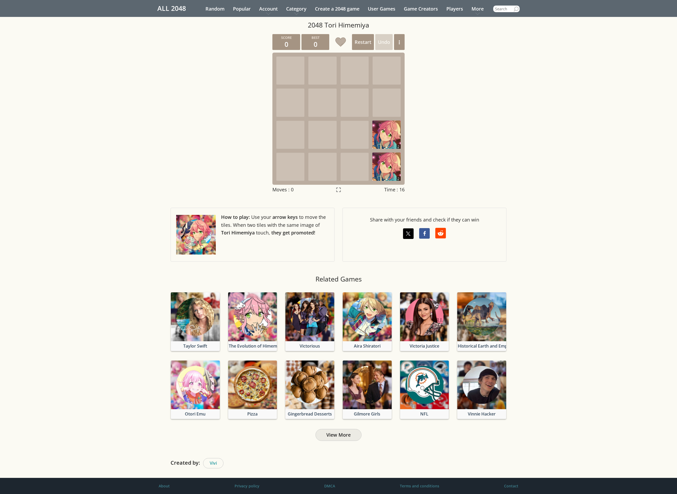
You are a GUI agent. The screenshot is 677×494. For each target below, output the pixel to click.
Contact (511, 485)
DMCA (329, 485)
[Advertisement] (218, 113)
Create (337, 9)
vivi (213, 463)
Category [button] (296, 9)
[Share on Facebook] (424, 233)
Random (215, 9)
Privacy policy (247, 485)
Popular (242, 9)
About (164, 485)
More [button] (478, 9)
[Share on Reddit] (440, 233)
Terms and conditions (419, 485)
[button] (399, 42)
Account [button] (268, 9)
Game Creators (421, 9)
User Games (381, 9)
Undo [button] (384, 42)
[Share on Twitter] (408, 233)
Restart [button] (363, 42)
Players (454, 9)
